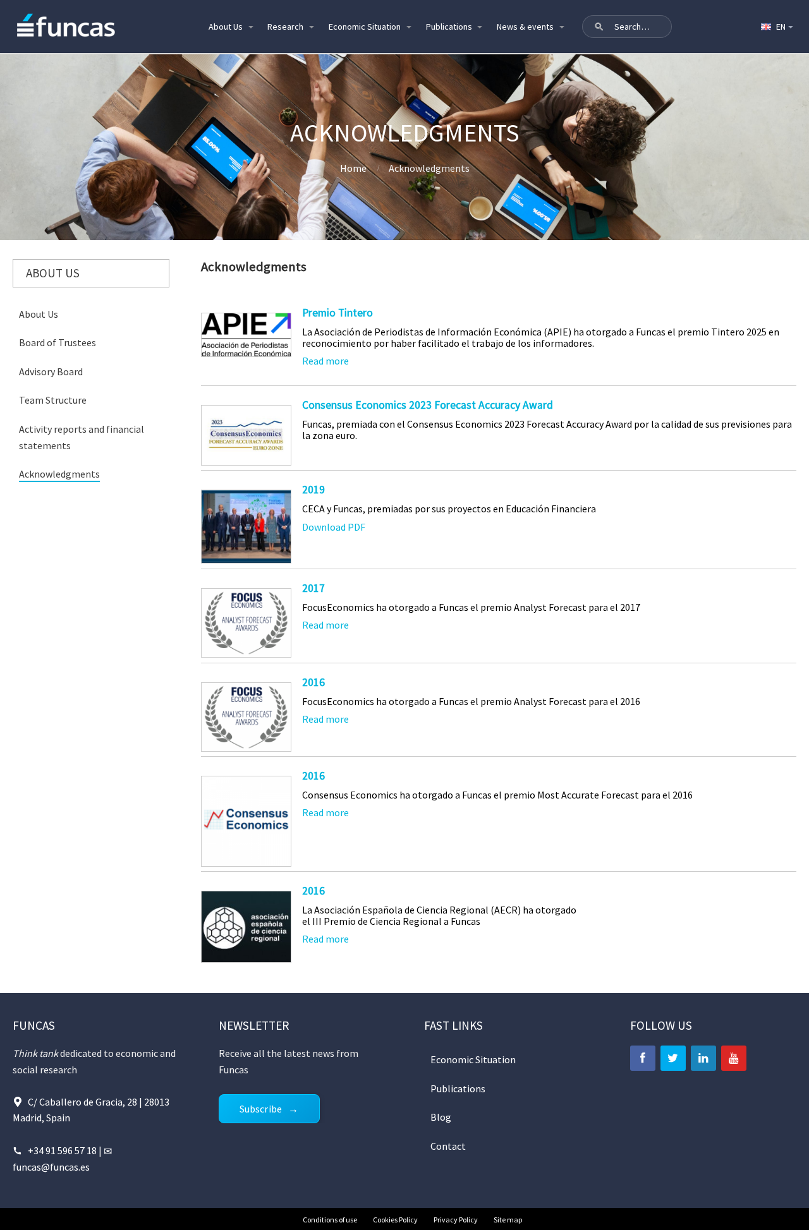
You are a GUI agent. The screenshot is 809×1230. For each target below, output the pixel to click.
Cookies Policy (395, 1219)
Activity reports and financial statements (81, 437)
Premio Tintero (337, 313)
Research (285, 26)
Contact (448, 1146)
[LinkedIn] (703, 1058)
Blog (440, 1117)
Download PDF (333, 527)
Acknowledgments (59, 473)
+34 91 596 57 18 (63, 1150)
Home (353, 168)
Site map (508, 1219)
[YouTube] (733, 1058)
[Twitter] (673, 1058)
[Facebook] (642, 1058)
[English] (776, 26)
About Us (226, 26)
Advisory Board (51, 371)
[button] (599, 26)
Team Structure (53, 400)
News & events (525, 26)
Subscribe (261, 1108)
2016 (313, 682)
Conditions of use (330, 1219)
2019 (313, 490)
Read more (325, 360)
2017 (313, 588)
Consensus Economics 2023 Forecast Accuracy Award (427, 405)
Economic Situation (365, 26)
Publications (449, 26)
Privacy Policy (456, 1219)
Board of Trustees (57, 342)
